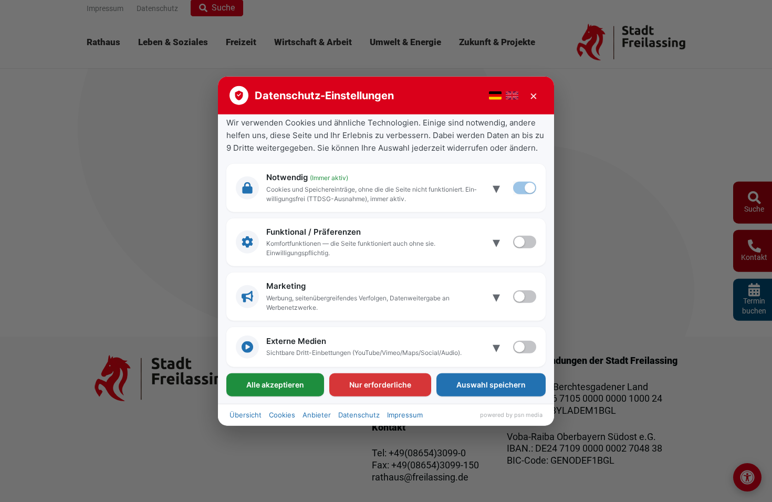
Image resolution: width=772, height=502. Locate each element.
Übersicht (245, 414)
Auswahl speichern (491, 384)
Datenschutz (359, 414)
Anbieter (316, 414)
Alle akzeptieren (275, 384)
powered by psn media (511, 415)
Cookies (282, 414)
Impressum (405, 414)
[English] (512, 95)
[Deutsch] (495, 95)
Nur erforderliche (380, 384)
